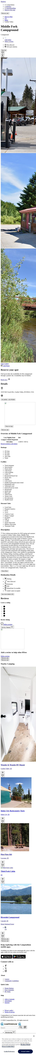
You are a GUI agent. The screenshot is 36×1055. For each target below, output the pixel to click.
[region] (18, 1044)
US (6, 18)
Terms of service (10, 1012)
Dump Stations (9, 988)
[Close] (34, 1036)
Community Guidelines (12, 981)
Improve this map (10, 10)
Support (7, 1002)
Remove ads (5, 13)
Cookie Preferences (9, 1051)
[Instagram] (6, 971)
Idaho (6, 20)
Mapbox (3, 1)
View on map (9, 426)
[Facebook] (6, 966)
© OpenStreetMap (10, 8)
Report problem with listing (9, 444)
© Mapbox (8, 6)
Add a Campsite (9, 999)
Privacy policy (9, 1010)
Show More (5, 571)
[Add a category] (25, 1027)
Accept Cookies (25, 1051)
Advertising (8, 1001)
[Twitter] (6, 969)
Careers (7, 979)
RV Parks (7, 991)
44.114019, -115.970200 (8, 399)
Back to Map (8, 16)
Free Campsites (9, 990)
